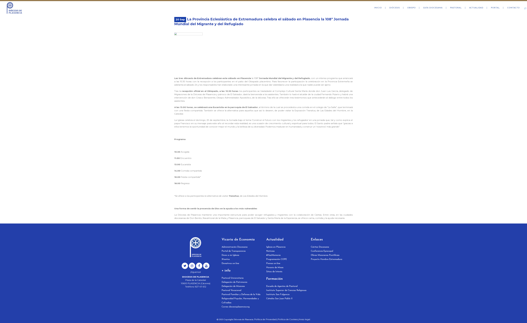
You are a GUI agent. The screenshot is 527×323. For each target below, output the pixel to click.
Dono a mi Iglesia (230, 255)
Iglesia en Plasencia (275, 247)
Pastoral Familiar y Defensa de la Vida (241, 294)
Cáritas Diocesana (320, 247)
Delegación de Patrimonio (234, 282)
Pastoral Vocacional (231, 290)
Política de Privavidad (265, 319)
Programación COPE (276, 259)
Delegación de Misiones (233, 286)
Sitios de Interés (274, 272)
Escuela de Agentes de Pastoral (282, 286)
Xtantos (226, 259)
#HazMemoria (273, 255)
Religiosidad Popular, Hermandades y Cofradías (240, 301)
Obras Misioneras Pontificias (325, 255)
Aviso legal (304, 319)
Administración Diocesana (234, 247)
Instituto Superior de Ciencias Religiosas (286, 290)
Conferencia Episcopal (322, 251)
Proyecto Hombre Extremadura (326, 259)
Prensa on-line (273, 263)
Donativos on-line (230, 263)
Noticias (270, 251)
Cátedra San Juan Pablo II (279, 299)
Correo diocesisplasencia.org (236, 307)
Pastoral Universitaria (232, 278)
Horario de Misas (274, 267)
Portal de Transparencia (234, 251)
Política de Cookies (288, 319)
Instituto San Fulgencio (278, 294)
